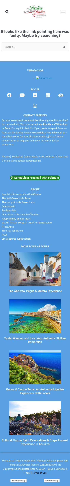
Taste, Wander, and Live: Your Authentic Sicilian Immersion (35, 340)
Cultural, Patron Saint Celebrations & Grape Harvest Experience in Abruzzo (35, 442)
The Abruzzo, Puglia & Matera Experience (35, 291)
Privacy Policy (18, 480)
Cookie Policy (51, 480)
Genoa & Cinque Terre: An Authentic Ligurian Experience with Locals (35, 391)
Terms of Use (39, 472)
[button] (7, 12)
